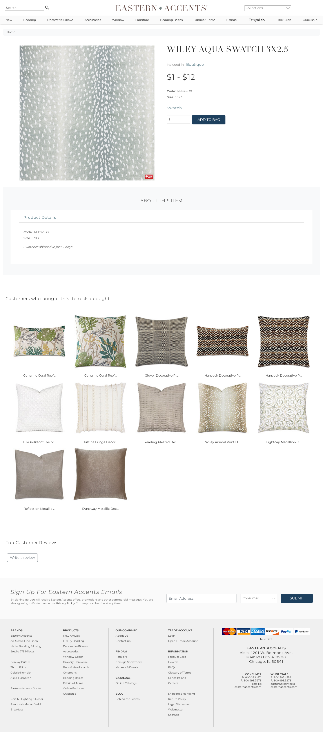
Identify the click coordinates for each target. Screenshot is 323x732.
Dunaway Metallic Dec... (100, 509)
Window (118, 20)
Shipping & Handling (181, 693)
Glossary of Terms (179, 672)
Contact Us (123, 641)
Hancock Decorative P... (223, 375)
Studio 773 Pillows (22, 651)
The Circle (285, 20)
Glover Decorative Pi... (161, 375)
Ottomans (70, 672)
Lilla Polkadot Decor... (39, 442)
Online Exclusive (73, 688)
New (8, 20)
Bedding (29, 20)
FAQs (171, 667)
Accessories (93, 20)
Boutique (195, 64)
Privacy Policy (65, 603)
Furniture (142, 20)
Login (172, 635)
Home (11, 32)
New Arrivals (71, 635)
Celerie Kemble (21, 672)
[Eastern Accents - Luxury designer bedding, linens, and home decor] (161, 8)
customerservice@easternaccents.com (284, 685)
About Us (122, 635)
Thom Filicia (19, 667)
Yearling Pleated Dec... (162, 442)
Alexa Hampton (21, 677)
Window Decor (73, 656)
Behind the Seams (128, 699)
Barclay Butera (20, 662)
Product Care (177, 656)
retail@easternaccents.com (247, 685)
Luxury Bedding (73, 641)
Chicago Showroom (129, 662)
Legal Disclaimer (179, 704)
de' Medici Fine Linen (24, 641)
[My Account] (313, 8)
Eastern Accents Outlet (26, 688)
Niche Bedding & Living (26, 646)
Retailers (121, 656)
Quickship (310, 20)
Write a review (22, 557)
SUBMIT (297, 598)
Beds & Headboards (76, 667)
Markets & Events (127, 667)
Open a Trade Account (183, 641)
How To (173, 662)
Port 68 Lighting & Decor (27, 699)
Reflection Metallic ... (39, 509)
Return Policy (177, 699)
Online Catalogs (126, 683)
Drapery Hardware (75, 662)
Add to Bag (209, 120)
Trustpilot (266, 639)
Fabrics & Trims (204, 20)
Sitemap (173, 714)
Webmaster (175, 709)
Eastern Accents (21, 635)
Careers (173, 683)
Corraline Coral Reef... (39, 375)
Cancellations (177, 677)
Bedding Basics (171, 20)
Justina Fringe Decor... (100, 442)
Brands (231, 20)
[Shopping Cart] (316, 8)
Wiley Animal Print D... (222, 442)
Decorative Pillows (60, 20)
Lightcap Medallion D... (283, 442)
